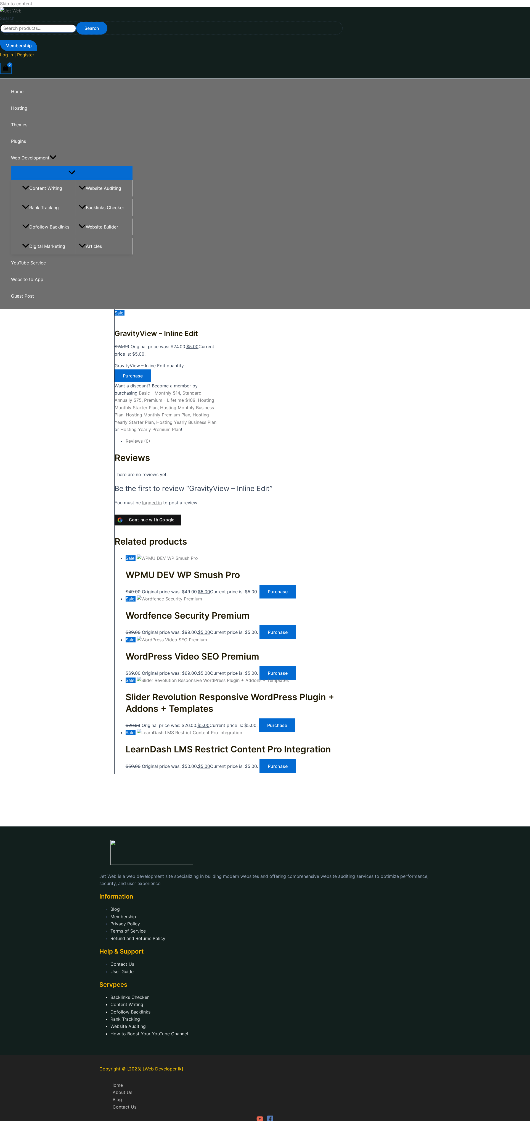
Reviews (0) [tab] (138, 441)
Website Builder (102, 227)
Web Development (30, 158)
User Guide (122, 971)
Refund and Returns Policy (137, 938)
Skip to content (16, 3)
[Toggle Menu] (71, 172)
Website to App (27, 279)
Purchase (133, 376)
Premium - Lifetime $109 (169, 400)
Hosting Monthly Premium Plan (158, 415)
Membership (123, 916)
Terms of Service (128, 931)
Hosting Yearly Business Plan (186, 422)
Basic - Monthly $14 (159, 393)
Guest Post (22, 296)
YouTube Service (28, 263)
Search (7, 18)
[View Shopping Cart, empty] (6, 68)
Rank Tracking (44, 207)
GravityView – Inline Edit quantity (149, 365)
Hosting (19, 108)
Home (17, 91)
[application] (53, 157)
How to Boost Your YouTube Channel (149, 1033)
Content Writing (45, 188)
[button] (18, 45)
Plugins (18, 141)
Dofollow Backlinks (49, 227)
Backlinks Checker (105, 207)
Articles (94, 246)
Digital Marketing (47, 246)
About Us (122, 1092)
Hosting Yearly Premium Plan (150, 429)
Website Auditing (103, 188)
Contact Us (122, 964)
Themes (19, 124)
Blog (115, 909)
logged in (152, 502)
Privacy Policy (125, 923)
